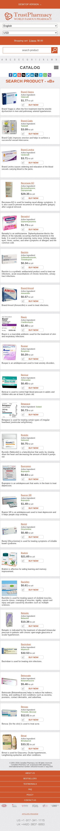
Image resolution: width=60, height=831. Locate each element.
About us (30, 773)
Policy (30, 795)
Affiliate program (30, 814)
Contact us (30, 800)
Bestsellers (30, 779)
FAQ (30, 789)
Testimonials (30, 784)
